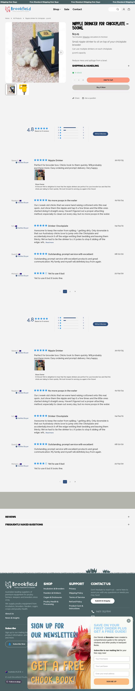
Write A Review (100, 134)
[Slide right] (60, 52)
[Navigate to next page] (75, 291)
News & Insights (12, 618)
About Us (9, 614)
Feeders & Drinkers (52, 593)
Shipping (86, 37)
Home (7, 18)
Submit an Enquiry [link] (102, 601)
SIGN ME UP (111, 681)
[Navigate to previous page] (60, 291)
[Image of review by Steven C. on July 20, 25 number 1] (39, 175)
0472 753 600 (103, 611)
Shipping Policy (76, 593)
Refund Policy (75, 602)
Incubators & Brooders (54, 589)
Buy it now (101, 87)
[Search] (114, 9)
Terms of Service (77, 597)
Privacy (72, 589)
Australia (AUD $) (14, 672)
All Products (17, 18)
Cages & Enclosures (53, 597)
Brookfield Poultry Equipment (25, 677)
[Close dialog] (129, 621)
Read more (50, 242)
